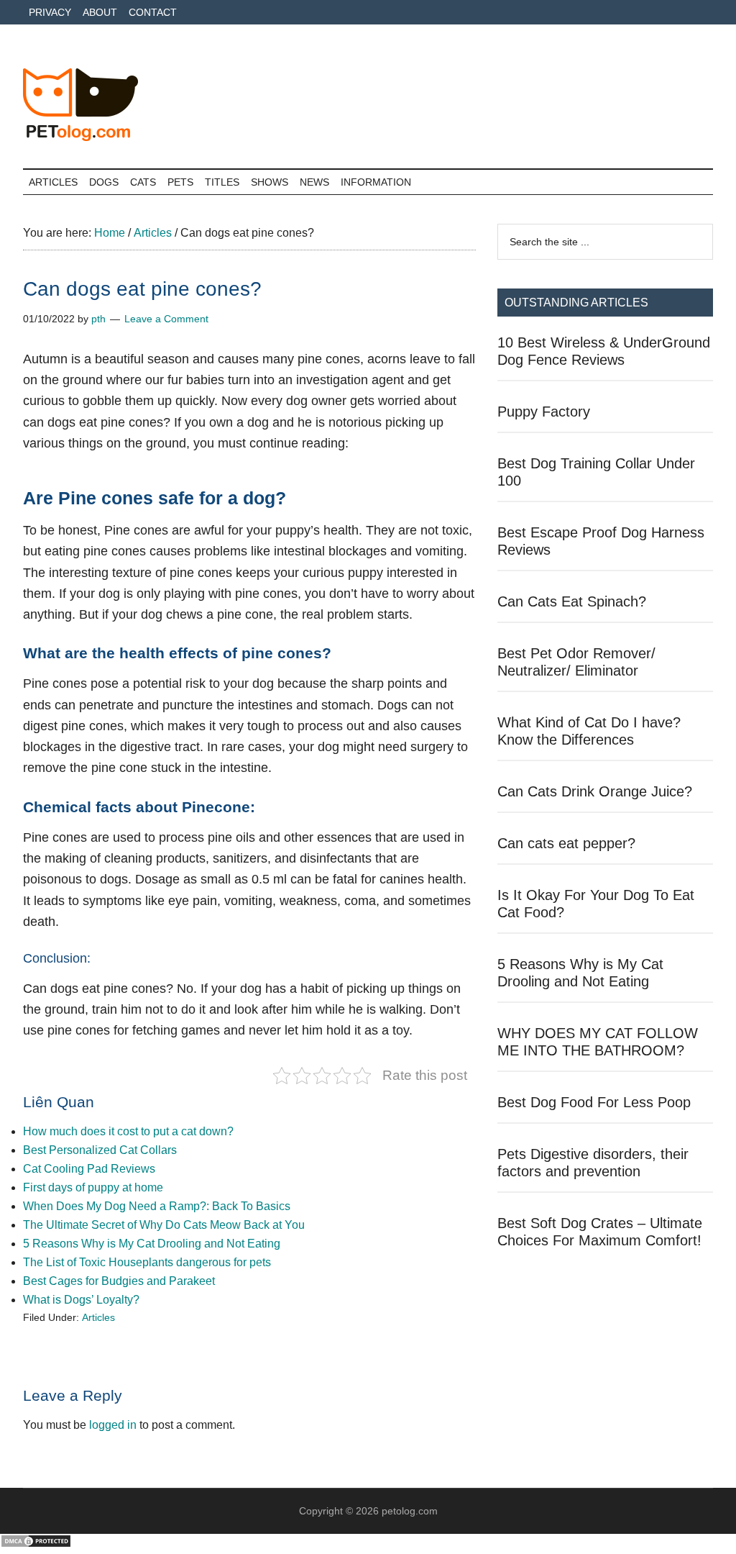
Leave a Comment (166, 318)
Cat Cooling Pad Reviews (89, 1169)
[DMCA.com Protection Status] (36, 1544)
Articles (98, 1317)
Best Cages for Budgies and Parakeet (119, 1281)
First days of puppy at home (93, 1187)
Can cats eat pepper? (566, 843)
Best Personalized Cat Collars (100, 1150)
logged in (113, 1425)
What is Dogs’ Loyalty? (81, 1300)
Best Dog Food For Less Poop (594, 1102)
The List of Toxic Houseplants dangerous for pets (147, 1262)
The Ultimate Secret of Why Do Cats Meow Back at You (164, 1225)
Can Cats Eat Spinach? (571, 601)
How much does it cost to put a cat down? (128, 1131)
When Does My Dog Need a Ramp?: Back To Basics (156, 1206)
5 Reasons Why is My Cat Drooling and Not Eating (151, 1243)
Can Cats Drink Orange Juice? (594, 791)
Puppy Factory (543, 411)
